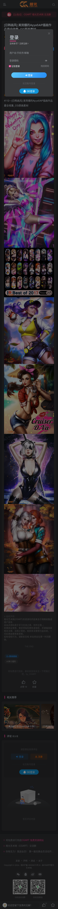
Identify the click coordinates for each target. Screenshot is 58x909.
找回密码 (45, 65)
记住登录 (15, 66)
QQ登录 (31, 91)
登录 (30, 75)
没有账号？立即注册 (18, 43)
